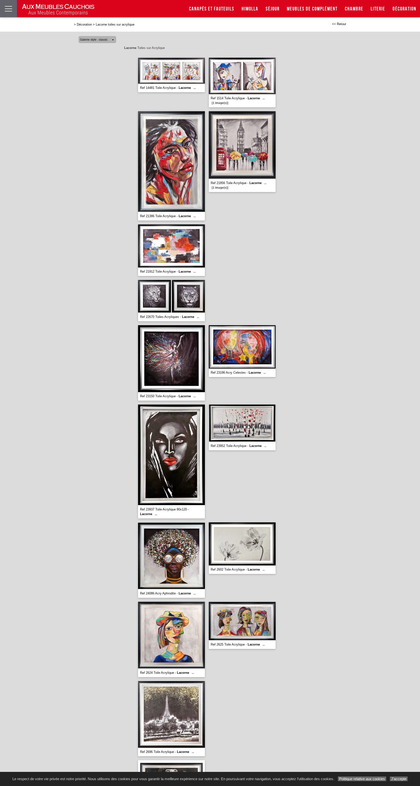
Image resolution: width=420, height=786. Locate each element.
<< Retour (339, 24)
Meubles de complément (312, 9)
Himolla (250, 9)
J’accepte (398, 779)
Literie (378, 9)
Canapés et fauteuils (211, 9)
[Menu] (8, 8)
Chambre (354, 9)
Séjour (273, 9)
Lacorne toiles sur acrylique (115, 24)
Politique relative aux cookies (362, 779)
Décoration (404, 9)
